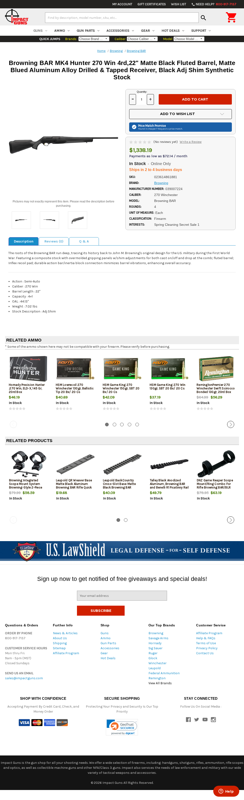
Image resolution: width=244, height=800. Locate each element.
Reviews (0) (53, 241)
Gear (145, 30)
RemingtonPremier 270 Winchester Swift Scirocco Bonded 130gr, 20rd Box (216, 388)
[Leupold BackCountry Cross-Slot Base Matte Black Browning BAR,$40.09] (122, 464)
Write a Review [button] (191, 142)
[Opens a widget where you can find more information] (226, 792)
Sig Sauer (155, 648)
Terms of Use (206, 643)
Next (230, 424)
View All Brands (160, 683)
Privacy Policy (207, 648)
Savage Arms (158, 638)
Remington (157, 678)
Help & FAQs (205, 638)
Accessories (118, 30)
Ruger (153, 653)
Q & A (84, 241)
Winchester (157, 663)
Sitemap (59, 648)
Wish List (178, 4)
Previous (13, 424)
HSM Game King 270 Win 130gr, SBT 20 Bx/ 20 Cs (167, 386)
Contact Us (205, 653)
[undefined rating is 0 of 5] (140, 142)
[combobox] (122, 17)
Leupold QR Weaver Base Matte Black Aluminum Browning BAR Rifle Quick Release (74, 485)
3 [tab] (122, 424)
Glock (152, 658)
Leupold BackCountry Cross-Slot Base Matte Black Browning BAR (119, 483)
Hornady (155, 643)
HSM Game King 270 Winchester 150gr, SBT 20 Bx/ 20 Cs (121, 388)
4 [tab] (129, 424)
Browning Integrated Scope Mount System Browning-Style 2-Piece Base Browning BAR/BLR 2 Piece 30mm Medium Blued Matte (27, 489)
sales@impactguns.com (24, 678)
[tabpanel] (28, 386)
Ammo (59, 30)
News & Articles (65, 633)
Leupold (154, 668)
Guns (38, 30)
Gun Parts (86, 30)
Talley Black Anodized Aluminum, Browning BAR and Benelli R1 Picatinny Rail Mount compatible (169, 485)
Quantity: (142, 91)
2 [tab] (114, 424)
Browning (155, 633)
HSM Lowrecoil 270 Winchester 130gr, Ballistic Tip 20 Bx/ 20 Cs (75, 388)
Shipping (60, 643)
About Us (60, 638)
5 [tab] (137, 424)
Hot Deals (171, 30)
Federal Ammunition (164, 673)
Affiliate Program (66, 653)
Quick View (28, 369)
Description (23, 241)
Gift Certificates (151, 4)
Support (198, 30)
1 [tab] (107, 424)
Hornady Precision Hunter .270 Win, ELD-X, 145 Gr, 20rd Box (27, 388)
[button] (122, 727)
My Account (122, 4)
